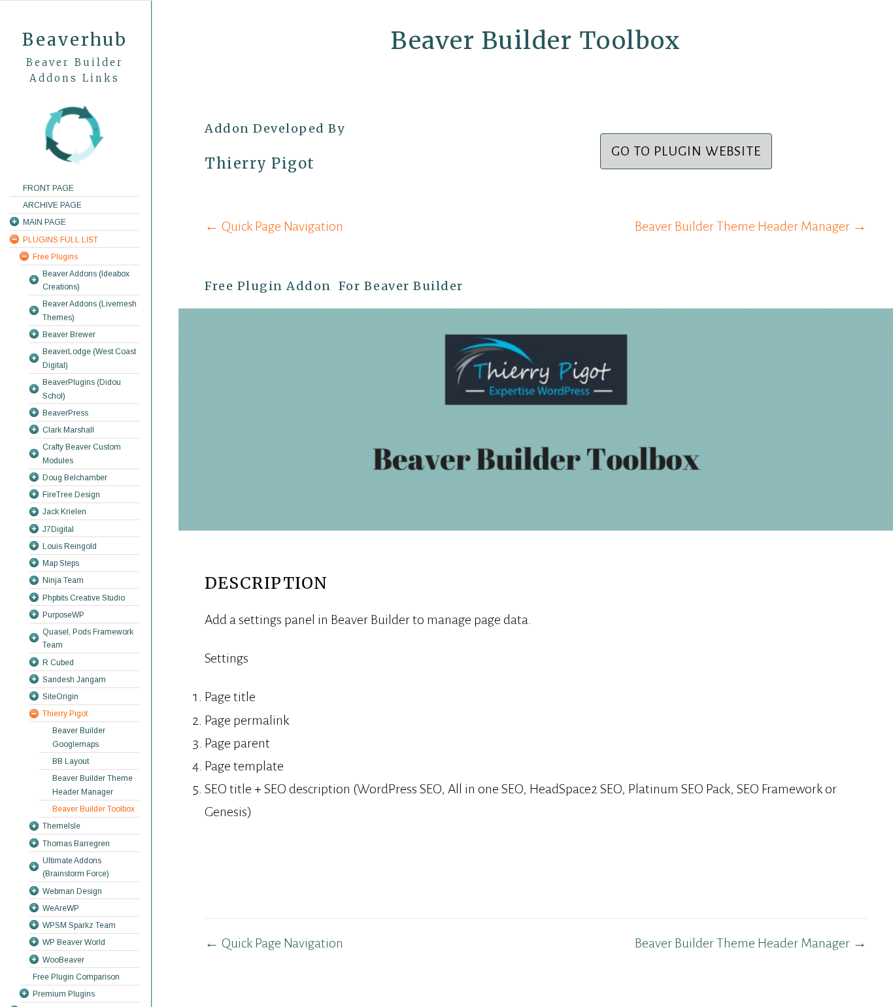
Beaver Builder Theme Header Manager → (751, 226)
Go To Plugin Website (686, 151)
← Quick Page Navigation (274, 226)
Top (862, 976)
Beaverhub (74, 39)
